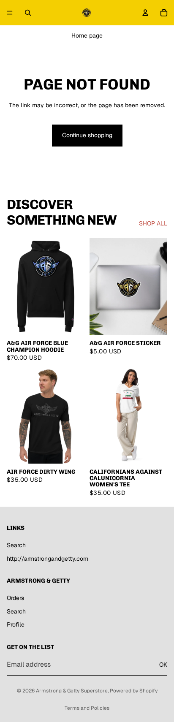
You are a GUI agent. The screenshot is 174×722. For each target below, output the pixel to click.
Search (16, 545)
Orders (15, 598)
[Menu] (9, 12)
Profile (15, 625)
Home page (87, 35)
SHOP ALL (153, 223)
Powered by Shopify (134, 690)
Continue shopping (87, 135)
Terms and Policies (87, 708)
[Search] (28, 12)
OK (163, 664)
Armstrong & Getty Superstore (72, 690)
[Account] (145, 12)
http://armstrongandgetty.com (47, 558)
